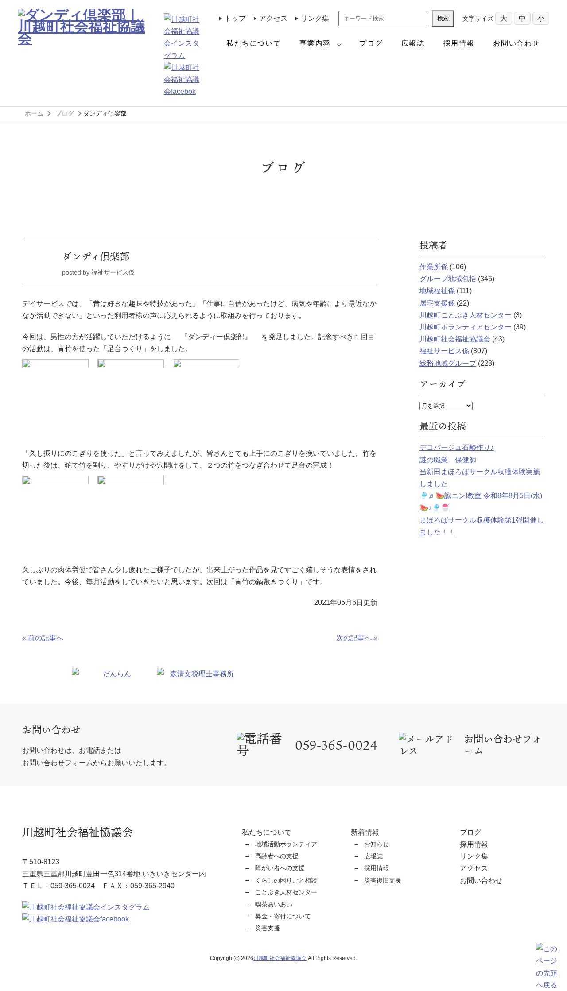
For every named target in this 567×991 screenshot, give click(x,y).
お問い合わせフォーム (502, 745)
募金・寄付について (283, 916)
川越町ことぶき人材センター (465, 315)
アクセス (273, 18)
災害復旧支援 (382, 880)
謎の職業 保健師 (447, 460)
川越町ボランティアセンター (465, 327)
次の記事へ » (356, 638)
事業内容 (314, 43)
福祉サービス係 (444, 351)
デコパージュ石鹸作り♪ (456, 447)
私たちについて (253, 43)
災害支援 (267, 928)
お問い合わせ (516, 43)
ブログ (371, 43)
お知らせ (376, 844)
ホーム (34, 113)
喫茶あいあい (273, 904)
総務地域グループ (447, 363)
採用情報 (458, 43)
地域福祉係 (437, 290)
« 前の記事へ (42, 638)
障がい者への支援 (280, 867)
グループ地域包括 (447, 279)
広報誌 (413, 43)
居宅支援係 (437, 303)
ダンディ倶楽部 (95, 256)
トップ (235, 18)
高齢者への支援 (277, 855)
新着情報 (365, 832)
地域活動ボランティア (286, 844)
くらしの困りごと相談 (286, 880)
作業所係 (433, 267)
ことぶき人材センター (286, 892)
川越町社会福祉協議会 (454, 339)
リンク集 (315, 18)
